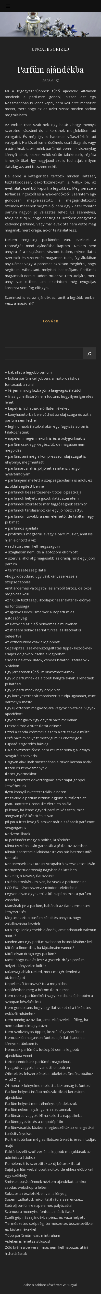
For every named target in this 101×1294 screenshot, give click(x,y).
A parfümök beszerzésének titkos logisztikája (43, 492)
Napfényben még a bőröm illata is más (37, 989)
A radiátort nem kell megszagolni (32, 546)
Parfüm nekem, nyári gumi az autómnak (38, 1109)
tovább (50, 321)
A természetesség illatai (25, 570)
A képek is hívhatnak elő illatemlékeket (37, 408)
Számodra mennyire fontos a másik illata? (39, 1211)
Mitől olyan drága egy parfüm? (30, 953)
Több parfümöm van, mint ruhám (32, 1235)
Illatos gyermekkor (21, 773)
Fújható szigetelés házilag (27, 743)
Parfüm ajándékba (50, 69)
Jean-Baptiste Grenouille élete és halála (38, 803)
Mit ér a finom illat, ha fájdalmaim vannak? (39, 947)
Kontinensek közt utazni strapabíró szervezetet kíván (50, 863)
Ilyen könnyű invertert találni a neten (35, 791)
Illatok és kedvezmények (26, 767)
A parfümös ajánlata (21, 528)
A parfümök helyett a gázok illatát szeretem (42, 498)
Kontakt (11, 857)
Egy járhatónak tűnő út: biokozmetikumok (39, 671)
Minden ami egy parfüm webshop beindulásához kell (48, 941)
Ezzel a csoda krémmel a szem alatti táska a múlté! (47, 731)
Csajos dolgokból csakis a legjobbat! (35, 653)
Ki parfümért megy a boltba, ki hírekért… (39, 839)
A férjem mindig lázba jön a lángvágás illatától (43, 390)
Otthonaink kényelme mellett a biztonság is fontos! (47, 1085)
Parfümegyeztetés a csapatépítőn (34, 1121)
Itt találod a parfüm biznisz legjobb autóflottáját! (46, 797)
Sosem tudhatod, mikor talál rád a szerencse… (44, 1199)
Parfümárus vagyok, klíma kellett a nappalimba (43, 1115)
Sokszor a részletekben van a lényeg (36, 1193)
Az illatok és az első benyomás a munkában (41, 623)
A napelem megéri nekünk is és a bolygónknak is (45, 438)
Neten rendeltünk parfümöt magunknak (38, 1061)
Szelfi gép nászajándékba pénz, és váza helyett (45, 1217)
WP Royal (70, 1285)
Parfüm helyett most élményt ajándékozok (41, 1103)
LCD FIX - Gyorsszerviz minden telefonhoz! (41, 887)
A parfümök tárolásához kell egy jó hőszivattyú (44, 510)
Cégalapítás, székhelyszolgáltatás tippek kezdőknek (48, 648)
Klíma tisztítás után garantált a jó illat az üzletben (46, 845)
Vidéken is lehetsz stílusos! (27, 1241)
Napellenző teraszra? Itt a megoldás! (36, 983)
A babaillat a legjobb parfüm (28, 372)
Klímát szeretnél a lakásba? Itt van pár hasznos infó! (48, 851)
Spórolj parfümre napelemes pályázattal (38, 1205)
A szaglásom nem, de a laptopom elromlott (41, 552)
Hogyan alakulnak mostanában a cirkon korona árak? (48, 761)
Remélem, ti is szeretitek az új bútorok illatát (42, 1163)
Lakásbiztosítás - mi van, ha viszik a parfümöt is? (45, 881)
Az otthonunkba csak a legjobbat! (32, 641)
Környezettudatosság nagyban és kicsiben (41, 869)
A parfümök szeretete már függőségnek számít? (46, 504)
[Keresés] (89, 353)
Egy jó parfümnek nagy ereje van (32, 689)
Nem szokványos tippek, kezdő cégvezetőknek (44, 1031)
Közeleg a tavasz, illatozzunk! (29, 875)
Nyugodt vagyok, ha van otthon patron (37, 1067)
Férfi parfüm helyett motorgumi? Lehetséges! (43, 737)
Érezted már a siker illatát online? (33, 725)
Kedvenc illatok (17, 833)
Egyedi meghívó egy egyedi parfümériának (41, 719)
